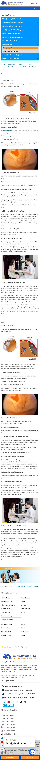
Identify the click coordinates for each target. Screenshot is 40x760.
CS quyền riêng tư (7, 631)
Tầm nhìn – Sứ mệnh (8, 605)
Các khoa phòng (6, 616)
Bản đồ (23, 628)
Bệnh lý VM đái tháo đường (11, 33)
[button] (35, 8)
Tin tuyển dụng (26, 598)
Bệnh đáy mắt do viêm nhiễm (12, 26)
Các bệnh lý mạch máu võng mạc (13, 30)
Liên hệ (23, 612)
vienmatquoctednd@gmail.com (13, 686)
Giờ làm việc (25, 631)
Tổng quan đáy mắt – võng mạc (12, 19)
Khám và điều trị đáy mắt (10, 59)
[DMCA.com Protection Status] (8, 705)
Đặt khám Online (6, 624)
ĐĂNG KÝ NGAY (10, 757)
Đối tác (23, 601)
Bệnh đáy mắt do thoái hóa (11, 41)
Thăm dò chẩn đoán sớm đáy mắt (13, 22)
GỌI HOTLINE (30, 757)
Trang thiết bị (5, 612)
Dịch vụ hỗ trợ (25, 609)
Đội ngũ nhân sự (6, 609)
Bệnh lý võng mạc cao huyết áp (12, 37)
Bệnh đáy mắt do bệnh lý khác (12, 55)
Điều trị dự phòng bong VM (12, 51)
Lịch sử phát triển (6, 601)
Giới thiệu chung (6, 598)
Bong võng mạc (7, 44)
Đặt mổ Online (6, 628)
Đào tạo (23, 605)
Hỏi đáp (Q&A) (6, 635)
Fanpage (23, 635)
